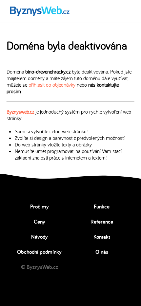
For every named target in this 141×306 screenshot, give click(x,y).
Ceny (39, 221)
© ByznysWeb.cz (39, 267)
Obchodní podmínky (39, 251)
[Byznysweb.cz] (39, 11)
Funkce (102, 206)
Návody (39, 236)
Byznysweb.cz (20, 111)
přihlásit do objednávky (52, 84)
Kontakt (101, 236)
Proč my (39, 206)
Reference (102, 221)
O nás (101, 251)
